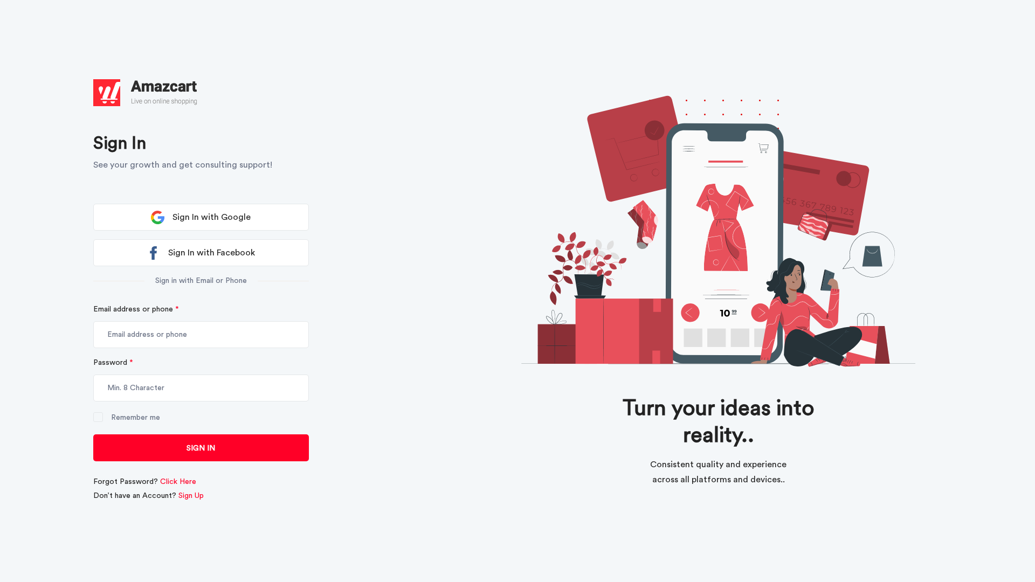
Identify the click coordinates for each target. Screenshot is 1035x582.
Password (113, 362)
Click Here (178, 482)
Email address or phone (136, 309)
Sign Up (191, 496)
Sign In (201, 448)
